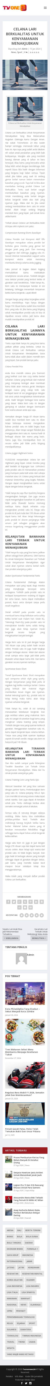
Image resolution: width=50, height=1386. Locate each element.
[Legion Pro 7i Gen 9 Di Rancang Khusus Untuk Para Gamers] (8, 1187)
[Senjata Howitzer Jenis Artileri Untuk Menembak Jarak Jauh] (8, 1174)
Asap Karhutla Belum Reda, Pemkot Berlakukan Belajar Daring (27, 1213)
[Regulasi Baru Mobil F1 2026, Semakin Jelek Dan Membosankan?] (25, 1075)
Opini (9, 1311)
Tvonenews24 (29, 1369)
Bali (19, 1230)
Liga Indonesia (14, 1286)
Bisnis (10, 1236)
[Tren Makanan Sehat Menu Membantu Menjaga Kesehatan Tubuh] (25, 1032)
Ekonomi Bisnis (15, 1249)
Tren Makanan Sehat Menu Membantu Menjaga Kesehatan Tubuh (21, 1052)
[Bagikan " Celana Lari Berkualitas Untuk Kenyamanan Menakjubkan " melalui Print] (30, 907)
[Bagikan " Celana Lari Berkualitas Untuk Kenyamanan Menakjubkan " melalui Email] (25, 907)
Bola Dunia (29, 1203)
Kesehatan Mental (32, 1273)
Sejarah (21, 1323)
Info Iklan (19, 1376)
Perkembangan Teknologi (21, 1317)
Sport (19, 52)
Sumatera (25, 1329)
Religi (10, 1323)
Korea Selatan (14, 1280)
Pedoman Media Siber (25, 1379)
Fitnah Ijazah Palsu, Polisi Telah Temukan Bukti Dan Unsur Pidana (22, 1130)
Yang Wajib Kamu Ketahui (20, 1354)
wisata (10, 1348)
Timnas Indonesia (31, 1335)
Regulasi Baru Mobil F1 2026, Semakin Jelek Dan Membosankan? (24, 1093)
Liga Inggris (32, 1286)
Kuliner (31, 1280)
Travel (10, 1342)
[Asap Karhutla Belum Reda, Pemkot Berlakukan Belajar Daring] (8, 1212)
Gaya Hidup (29, 1190)
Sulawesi (11, 1329)
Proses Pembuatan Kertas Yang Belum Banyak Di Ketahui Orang (29, 1160)
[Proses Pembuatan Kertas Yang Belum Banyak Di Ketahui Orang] (8, 1159)
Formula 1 (32, 1249)
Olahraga (35, 1304)
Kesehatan (12, 1273)
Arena (10, 1230)
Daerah (28, 1218)
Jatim (21, 1267)
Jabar (29, 1261)
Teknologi (12, 1335)
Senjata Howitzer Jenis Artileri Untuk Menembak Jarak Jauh (28, 1173)
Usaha (32, 1342)
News (13, 52)
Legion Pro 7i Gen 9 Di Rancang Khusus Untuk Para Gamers (28, 1186)
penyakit (21, 1311)
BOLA (19, 1236)
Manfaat (25, 1298)
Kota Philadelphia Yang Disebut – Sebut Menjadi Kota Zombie (22, 1010)
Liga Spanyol (28, 1292)
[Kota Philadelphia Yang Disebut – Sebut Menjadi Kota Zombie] (25, 993)
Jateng (10, 1267)
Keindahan (33, 1267)
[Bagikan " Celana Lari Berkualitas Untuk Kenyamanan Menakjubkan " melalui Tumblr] (25, 902)
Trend (21, 1342)
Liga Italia (12, 1292)
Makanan (12, 1298)
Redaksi (9, 1376)
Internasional (14, 1261)
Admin (25, 48)
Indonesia (27, 1255)
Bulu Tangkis (14, 1242)
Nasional (12, 1304)
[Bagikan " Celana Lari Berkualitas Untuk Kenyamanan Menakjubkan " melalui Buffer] (41, 902)
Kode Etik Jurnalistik (34, 1376)
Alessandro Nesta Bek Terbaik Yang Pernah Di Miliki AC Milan (28, 1199)
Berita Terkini (32, 1230)
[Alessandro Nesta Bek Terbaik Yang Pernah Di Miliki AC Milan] (8, 1199)
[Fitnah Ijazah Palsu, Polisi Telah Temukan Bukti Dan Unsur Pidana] (25, 1113)
